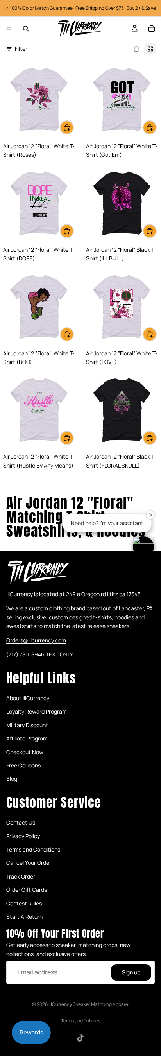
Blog (11, 779)
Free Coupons (23, 765)
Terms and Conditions (33, 849)
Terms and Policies (80, 1020)
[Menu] (9, 29)
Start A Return (24, 916)
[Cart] (151, 28)
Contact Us (20, 823)
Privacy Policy (23, 836)
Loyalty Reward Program (36, 711)
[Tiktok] (80, 1038)
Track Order (20, 876)
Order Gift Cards (26, 890)
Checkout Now (24, 752)
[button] (143, 547)
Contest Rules (24, 903)
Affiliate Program (27, 738)
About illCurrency (27, 698)
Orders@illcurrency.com (36, 640)
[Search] (25, 28)
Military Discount (27, 725)
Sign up (131, 972)
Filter (21, 48)
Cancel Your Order (28, 863)
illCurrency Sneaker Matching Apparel (88, 1004)
